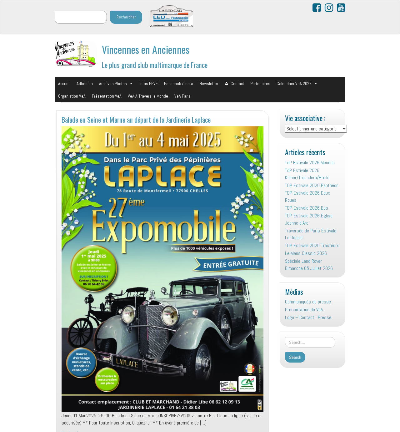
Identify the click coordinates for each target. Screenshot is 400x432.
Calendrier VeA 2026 (294, 83)
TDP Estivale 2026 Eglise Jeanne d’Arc (308, 219)
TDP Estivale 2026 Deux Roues (307, 196)
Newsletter (208, 83)
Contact (237, 83)
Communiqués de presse (308, 301)
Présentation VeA (107, 96)
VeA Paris (182, 96)
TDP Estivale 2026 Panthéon (311, 185)
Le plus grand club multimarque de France (155, 64)
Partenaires (260, 83)
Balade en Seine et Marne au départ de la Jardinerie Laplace (136, 119)
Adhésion (85, 83)
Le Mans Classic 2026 (306, 253)
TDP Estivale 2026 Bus (306, 208)
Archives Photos (113, 83)
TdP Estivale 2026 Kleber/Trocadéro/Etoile (307, 174)
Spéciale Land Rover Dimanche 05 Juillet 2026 (309, 265)
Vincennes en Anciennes (145, 49)
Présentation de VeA (304, 309)
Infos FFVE (148, 83)
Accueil (64, 83)
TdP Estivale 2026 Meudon (310, 162)
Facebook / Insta (178, 83)
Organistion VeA (72, 96)
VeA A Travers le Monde (148, 96)
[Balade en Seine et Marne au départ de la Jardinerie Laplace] (162, 269)
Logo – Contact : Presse (308, 317)
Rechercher (126, 17)
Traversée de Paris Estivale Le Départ (310, 234)
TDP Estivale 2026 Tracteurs (312, 245)
